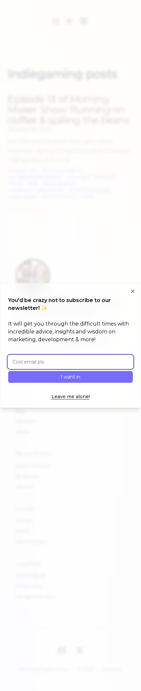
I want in (70, 377)
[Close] (132, 291)
